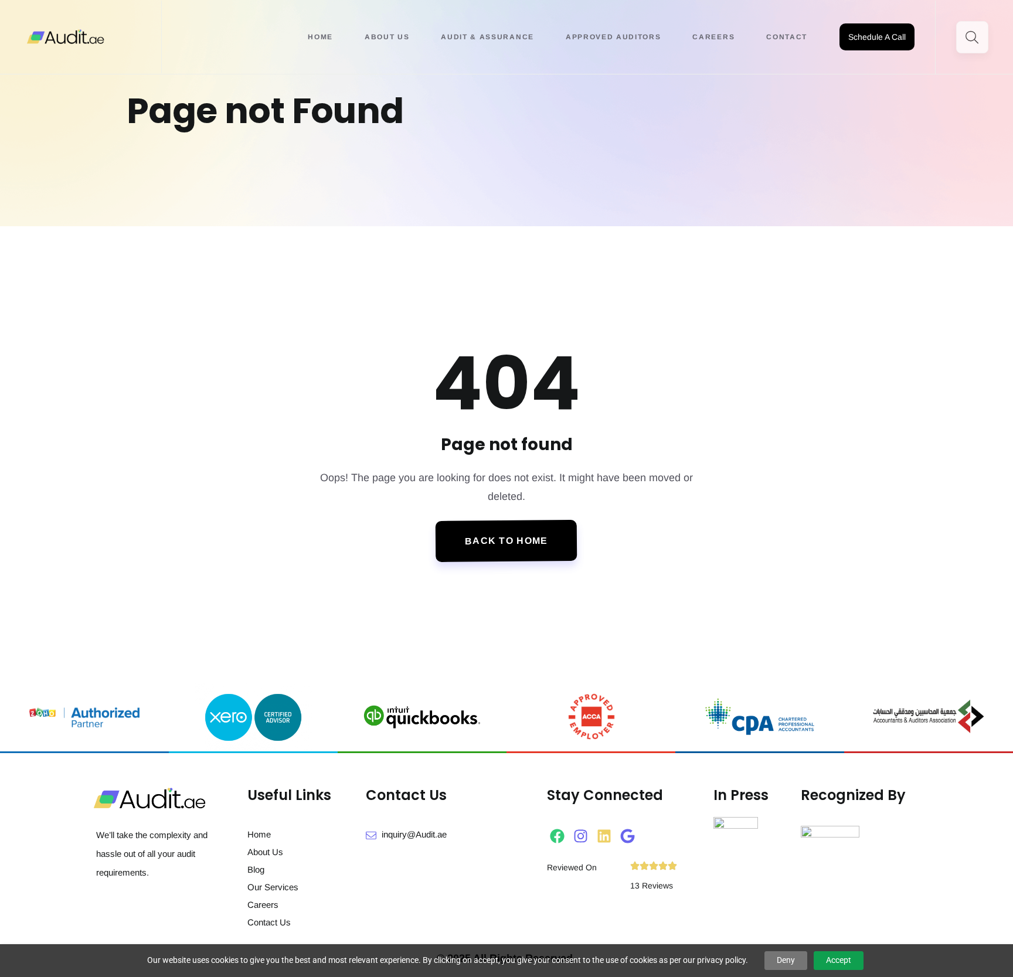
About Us (387, 37)
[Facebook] (557, 836)
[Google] (627, 836)
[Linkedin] (604, 836)
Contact (786, 37)
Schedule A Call (877, 37)
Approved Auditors (613, 37)
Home (320, 37)
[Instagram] (580, 836)
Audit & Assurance (487, 37)
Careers (713, 37)
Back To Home (506, 541)
